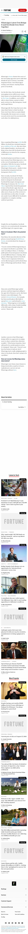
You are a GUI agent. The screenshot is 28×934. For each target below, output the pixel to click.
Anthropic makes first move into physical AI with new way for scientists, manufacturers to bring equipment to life (13, 632)
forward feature (12, 297)
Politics (3, 595)
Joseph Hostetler (7, 739)
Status (11, 76)
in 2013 (14, 172)
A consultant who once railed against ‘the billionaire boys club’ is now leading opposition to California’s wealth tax (13, 600)
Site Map (3, 917)
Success (3, 701)
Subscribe (22, 10)
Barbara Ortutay (7, 772)
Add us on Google (14, 59)
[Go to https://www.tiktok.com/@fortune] (19, 923)
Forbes (10, 154)
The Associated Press (9, 773)
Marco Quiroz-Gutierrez (9, 672)
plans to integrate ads (10, 166)
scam (15, 498)
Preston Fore (6, 711)
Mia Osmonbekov (7, 604)
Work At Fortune (4, 914)
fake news (9, 301)
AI (1, 627)
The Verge (6, 98)
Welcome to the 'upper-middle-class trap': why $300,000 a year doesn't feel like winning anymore (13, 800)
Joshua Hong (6, 838)
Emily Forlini (6, 638)
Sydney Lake (6, 509)
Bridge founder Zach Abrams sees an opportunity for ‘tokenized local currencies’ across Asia (12, 568)
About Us (3, 911)
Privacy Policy (14, 927)
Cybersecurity (5, 661)
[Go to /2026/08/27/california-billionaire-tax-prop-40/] (14, 585)
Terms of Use (9, 927)
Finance (11, 532)
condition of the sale (10, 146)
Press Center (17, 911)
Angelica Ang (6, 572)
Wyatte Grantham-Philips (18, 772)
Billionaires (12, 595)
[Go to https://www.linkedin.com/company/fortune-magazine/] (12, 923)
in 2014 (20, 142)
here (15, 370)
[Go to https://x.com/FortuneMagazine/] (9, 923)
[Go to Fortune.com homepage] (7, 10)
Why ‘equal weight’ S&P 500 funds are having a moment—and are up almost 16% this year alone (13, 536)
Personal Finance (6, 498)
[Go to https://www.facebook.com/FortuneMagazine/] (5, 923)
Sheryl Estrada (6, 541)
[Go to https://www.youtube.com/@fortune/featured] (22, 923)
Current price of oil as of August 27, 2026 (14, 736)
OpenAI (14, 661)
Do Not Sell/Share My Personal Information (12, 928)
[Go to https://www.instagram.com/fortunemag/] (15, 923)
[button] (6, 30)
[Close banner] (25, 56)
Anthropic (7, 627)
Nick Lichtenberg (7, 805)
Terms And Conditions (19, 914)
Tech (3, 19)
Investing (4, 532)
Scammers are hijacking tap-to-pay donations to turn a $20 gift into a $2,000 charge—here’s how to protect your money (14, 503)
